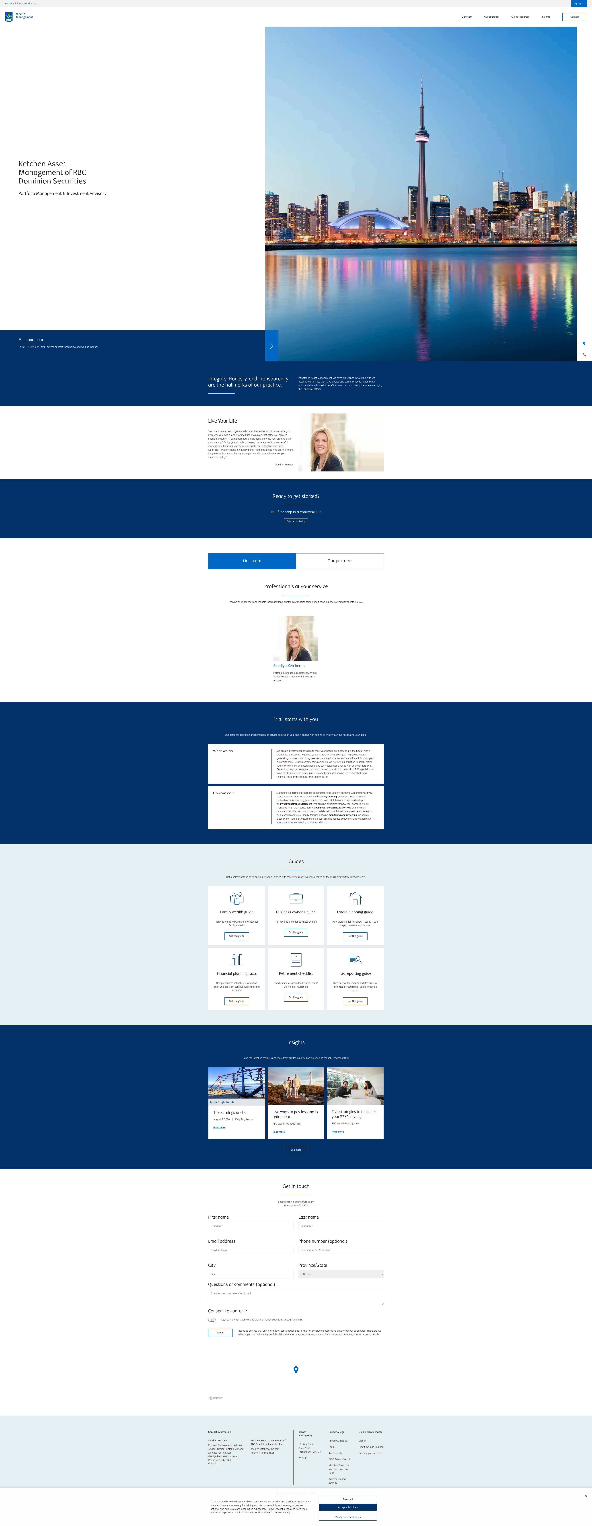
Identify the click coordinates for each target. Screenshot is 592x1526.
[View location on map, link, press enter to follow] (296, 1374)
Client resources (520, 17)
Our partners (340, 561)
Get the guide (236, 936)
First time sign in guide (371, 1447)
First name (218, 1217)
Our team (467, 17)
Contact (574, 17)
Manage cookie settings (348, 1517)
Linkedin (212, 1463)
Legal (332, 1447)
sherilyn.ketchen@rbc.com (222, 1456)
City (212, 1265)
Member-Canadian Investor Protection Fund (339, 1469)
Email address (222, 1241)
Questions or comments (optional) (241, 1285)
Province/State (312, 1265)
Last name (308, 1217)
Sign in (362, 1440)
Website (302, 1458)
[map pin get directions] (296, 1370)
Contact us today (296, 521)
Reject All (348, 1499)
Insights (546, 17)
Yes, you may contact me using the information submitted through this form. (261, 1319)
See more (296, 1150)
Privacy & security (338, 1440)
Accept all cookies (348, 1507)
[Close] (586, 1496)
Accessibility (335, 1453)
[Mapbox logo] (216, 1398)
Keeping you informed (370, 1453)
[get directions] (296, 1370)
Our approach (491, 17)
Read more (219, 1127)
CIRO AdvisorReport (339, 1459)
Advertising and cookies (337, 1481)
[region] (296, 1374)
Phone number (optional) (322, 1241)
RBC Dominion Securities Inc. (21, 3)
